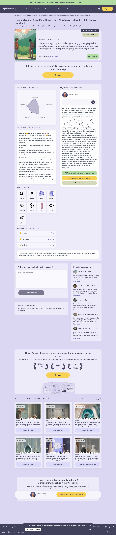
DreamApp (17, 15)
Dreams (69, 9)
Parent (36, 15)
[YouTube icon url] (105, 526)
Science (28, 9)
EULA (14, 532)
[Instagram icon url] (109, 526)
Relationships (27, 15)
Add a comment (31, 293)
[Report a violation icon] (58, 39)
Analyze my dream (91, 30)
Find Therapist (93, 56)
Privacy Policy (5, 532)
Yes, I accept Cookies (33, 529)
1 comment (76, 281)
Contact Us (111, 532)
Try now (107, 9)
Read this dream (28, 430)
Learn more (81, 526)
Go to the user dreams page (91, 399)
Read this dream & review (87, 464)
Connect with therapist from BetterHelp (81, 173)
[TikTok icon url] (113, 526)
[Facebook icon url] (101, 526)
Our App (38, 9)
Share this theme (91, 35)
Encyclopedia (59, 9)
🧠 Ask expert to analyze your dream (79, 178)
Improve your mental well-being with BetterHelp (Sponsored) (52, 3)
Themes (47, 9)
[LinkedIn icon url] (98, 526)
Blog (78, 9)
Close (89, 529)
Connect (79, 2)
